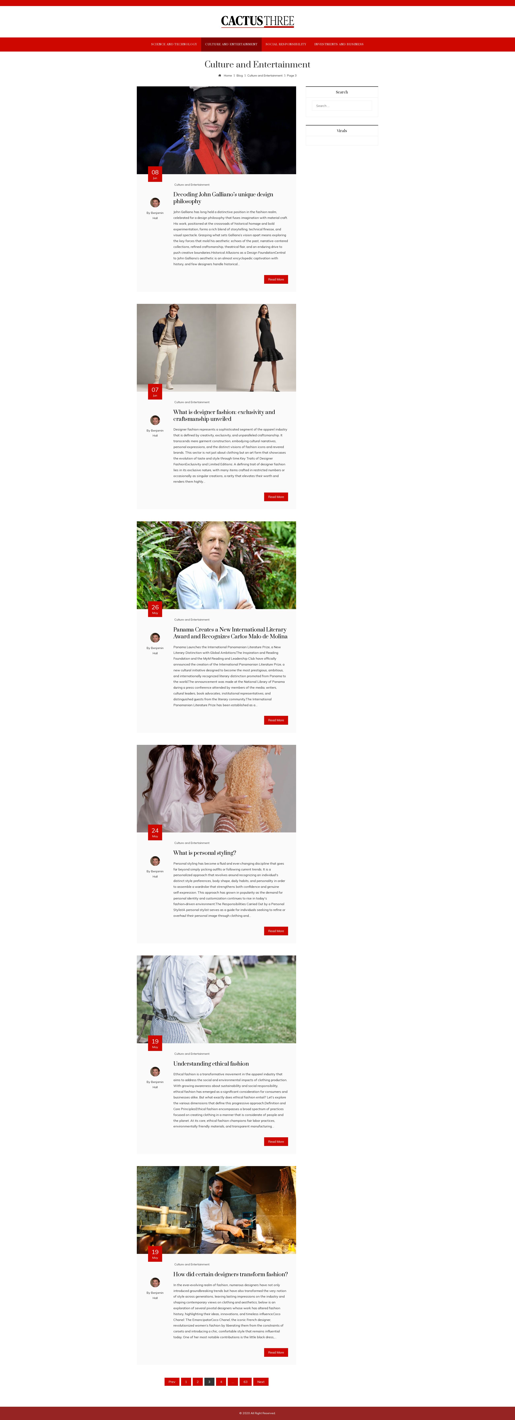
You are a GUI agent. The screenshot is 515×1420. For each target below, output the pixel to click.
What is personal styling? (204, 853)
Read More (276, 279)
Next (261, 1382)
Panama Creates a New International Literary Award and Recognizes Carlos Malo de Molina (230, 633)
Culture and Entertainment (191, 184)
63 (246, 1382)
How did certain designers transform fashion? (230, 1274)
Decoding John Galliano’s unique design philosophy (223, 198)
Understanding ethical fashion (211, 1063)
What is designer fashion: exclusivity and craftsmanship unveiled (224, 416)
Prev (172, 1382)
